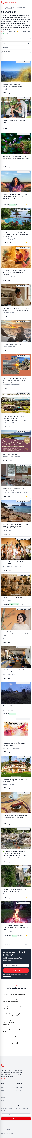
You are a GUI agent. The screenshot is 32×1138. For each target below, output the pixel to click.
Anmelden (19, 1090)
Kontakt (3, 1090)
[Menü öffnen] (29, 2)
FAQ (2, 1087)
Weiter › (24, 944)
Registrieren (19, 1087)
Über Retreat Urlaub (6, 1079)
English (8, 1129)
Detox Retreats (21, 7)
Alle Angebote (10, 7)
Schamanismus (8, 8)
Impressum (4, 1094)
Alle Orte (5, 43)
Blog (2, 1100)
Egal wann (5, 47)
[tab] (11, 81)
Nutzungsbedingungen (22, 1094)
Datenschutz (4, 1097)
